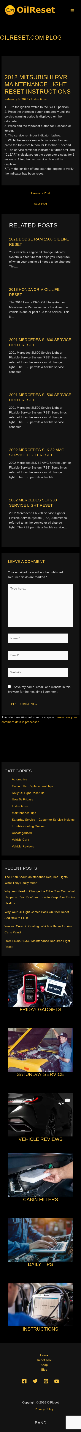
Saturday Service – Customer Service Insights (43, 819)
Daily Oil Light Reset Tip (28, 793)
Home (44, 1355)
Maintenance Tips (24, 813)
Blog (44, 1369)
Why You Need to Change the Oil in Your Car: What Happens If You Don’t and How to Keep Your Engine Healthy (40, 897)
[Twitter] (35, 1381)
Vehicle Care (20, 839)
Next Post (40, 204)
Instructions (39, 99)
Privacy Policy (44, 1409)
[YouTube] (56, 1381)
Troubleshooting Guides (28, 826)
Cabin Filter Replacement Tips (32, 786)
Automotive (19, 779)
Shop (44, 1364)
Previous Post (40, 193)
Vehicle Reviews (23, 846)
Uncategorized (22, 833)
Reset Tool (44, 1360)
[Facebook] (24, 1381)
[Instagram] (45, 1381)
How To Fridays (22, 799)
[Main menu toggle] (72, 10)
